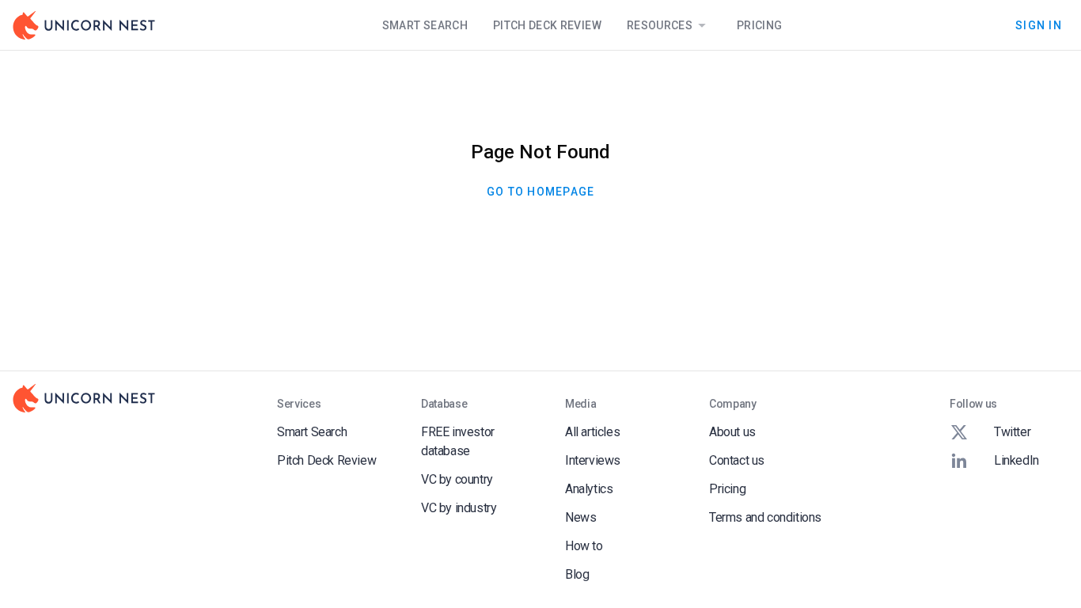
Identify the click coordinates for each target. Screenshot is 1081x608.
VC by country (457, 479)
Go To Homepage (541, 191)
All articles (592, 431)
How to (584, 545)
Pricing (759, 25)
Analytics (589, 488)
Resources (659, 25)
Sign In (1038, 24)
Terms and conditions (765, 517)
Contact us (736, 460)
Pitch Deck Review (547, 25)
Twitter (1012, 431)
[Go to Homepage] (84, 25)
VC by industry (458, 507)
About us (732, 431)
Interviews (592, 460)
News (580, 517)
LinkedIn (1016, 460)
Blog (577, 574)
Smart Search (425, 25)
